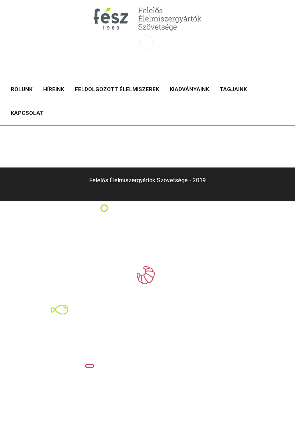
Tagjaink (233, 89)
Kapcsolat (27, 113)
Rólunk (21, 89)
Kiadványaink (189, 89)
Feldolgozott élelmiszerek (117, 89)
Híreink (53, 89)
